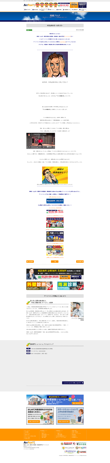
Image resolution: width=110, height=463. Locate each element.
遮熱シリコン (44, 433)
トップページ (27, 430)
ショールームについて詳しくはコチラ (72, 382)
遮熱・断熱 (44, 437)
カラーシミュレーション (77, 433)
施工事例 (59, 9)
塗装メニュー (51, 9)
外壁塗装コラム (68, 9)
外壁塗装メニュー (44, 430)
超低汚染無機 (60, 434)
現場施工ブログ (29, 30)
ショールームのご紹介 (83, 10)
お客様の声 (75, 9)
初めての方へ (28, 9)
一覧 (55, 261)
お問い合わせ (27, 438)
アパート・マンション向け (61, 437)
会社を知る (36, 9)
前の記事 (79, 261)
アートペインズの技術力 (44, 10)
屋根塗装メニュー (60, 430)
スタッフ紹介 (27, 437)
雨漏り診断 (74, 430)
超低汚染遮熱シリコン (45, 434)
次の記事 (31, 261)
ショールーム (63, 41)
